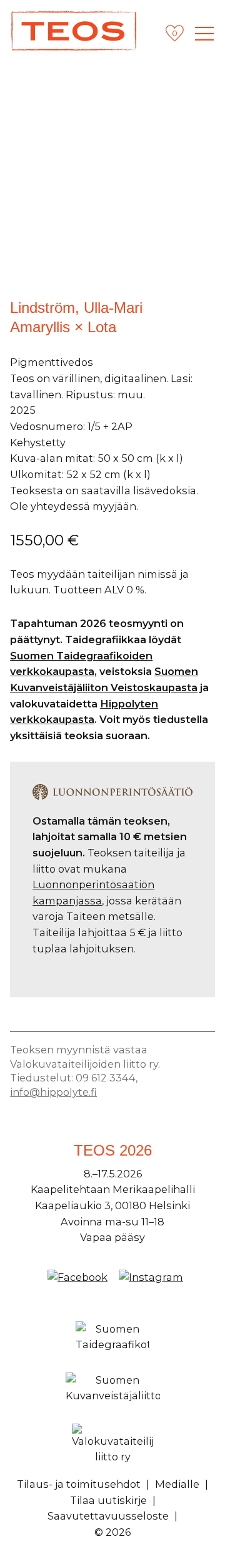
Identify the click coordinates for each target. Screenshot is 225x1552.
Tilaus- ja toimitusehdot (79, 1484)
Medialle (177, 1484)
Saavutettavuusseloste (108, 1516)
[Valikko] (204, 33)
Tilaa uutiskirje (108, 1500)
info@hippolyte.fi (53, 1092)
